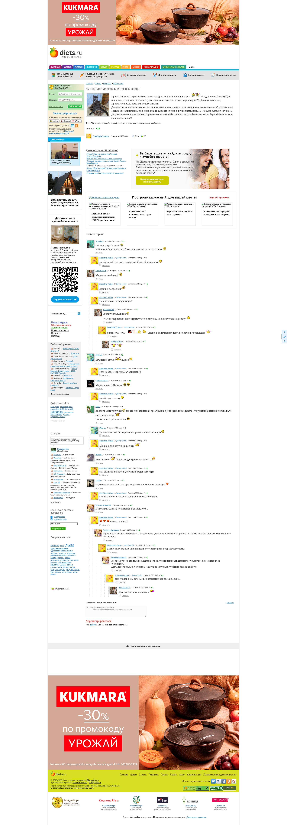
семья (70, 565)
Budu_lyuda (55, 407)
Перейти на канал (63, 299)
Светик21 (57, 455)
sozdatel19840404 (57, 409)
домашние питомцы (141, 123)
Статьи (79, 67)
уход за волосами (66, 567)
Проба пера (118, 84)
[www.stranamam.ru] (109, 803)
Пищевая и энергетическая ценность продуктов (100, 75)
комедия (71, 553)
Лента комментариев (60, 394)
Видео (136, 67)
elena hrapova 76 (60, 465)
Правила (55, 333)
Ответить (99, 253)
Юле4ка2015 (101, 271)
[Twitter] (213, 781)
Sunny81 (69, 409)
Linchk (98, 480)
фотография (67, 572)
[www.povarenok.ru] (136, 803)
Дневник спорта (167, 75)
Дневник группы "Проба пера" (102, 150)
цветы (75, 572)
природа (74, 560)
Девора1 (66, 414)
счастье (54, 567)
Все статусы (56, 502)
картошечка (58, 471)
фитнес (58, 572)
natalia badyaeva (66, 407)
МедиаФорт (92, 780)
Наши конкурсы (59, 322)
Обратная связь (62, 589)
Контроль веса (196, 75)
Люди (104, 67)
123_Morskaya (59, 474)
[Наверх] (284, 332)
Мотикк (98, 455)
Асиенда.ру (191, 806)
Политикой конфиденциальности (61, 132)
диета (69, 545)
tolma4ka (57, 411)
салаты (63, 565)
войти (93, 625)
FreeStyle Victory (101, 136)
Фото (125, 67)
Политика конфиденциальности (219, 774)
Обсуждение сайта (61, 325)
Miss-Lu (99, 355)
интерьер (62, 553)
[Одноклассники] (228, 781)
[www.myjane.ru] (163, 803)
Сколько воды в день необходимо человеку (61, 161)
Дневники (92, 67)
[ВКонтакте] (223, 781)
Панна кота (68, 375)
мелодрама (55, 560)
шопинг (53, 574)
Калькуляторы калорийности (65, 75)
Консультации (151, 67)
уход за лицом (58, 569)
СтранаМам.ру (108, 806)
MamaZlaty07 (58, 498)
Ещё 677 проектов (219, 197)
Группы (115, 67)
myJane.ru (162, 806)
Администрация (59, 327)
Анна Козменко (56, 414)
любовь (67, 558)
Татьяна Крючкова (103, 505)
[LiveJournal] (218, 781)
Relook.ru (220, 806)
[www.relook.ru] (220, 803)
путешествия (64, 562)
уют (52, 572)
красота (61, 558)
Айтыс (93, 123)
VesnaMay (57, 458)
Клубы (173, 774)
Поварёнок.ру (136, 806)
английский (55, 546)
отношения (64, 560)
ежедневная (59, 517)
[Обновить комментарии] (284, 336)
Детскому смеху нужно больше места (65, 220)
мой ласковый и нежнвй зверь (109, 123)
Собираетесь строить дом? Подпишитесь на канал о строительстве (64, 203)
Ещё (191, 67)
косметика (71, 555)
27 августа (75, 353)
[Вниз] (284, 341)
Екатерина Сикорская (62, 492)
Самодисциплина (226, 75)
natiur (98, 407)
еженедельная (60, 519)
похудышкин (58, 479)
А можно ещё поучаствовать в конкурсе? (105, 173)
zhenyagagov (69, 412)
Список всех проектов (196, 817)
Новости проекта (60, 330)
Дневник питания (136, 75)
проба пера (156, 123)
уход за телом (73, 569)
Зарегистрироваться (99, 621)
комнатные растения (58, 555)
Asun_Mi (57, 482)
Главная (55, 67)
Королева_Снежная (58, 417)
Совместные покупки (173, 67)
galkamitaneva (101, 381)
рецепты (55, 565)
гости (62, 546)
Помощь (55, 335)
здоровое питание (59, 548)
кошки (53, 557)
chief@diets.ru (95, 782)
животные (127, 123)
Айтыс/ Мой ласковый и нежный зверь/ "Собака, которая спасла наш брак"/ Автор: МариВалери (106, 161)
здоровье (54, 553)
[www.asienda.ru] (190, 803)
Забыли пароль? (56, 107)
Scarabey (99, 241)
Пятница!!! (70, 361)
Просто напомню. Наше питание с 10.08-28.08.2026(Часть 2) (64, 371)
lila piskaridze (63, 449)
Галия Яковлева (79, 782)
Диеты (67, 67)
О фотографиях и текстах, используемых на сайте (72, 788)
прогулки (54, 562)
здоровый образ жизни (62, 551)
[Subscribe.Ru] (233, 781)
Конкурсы (107, 84)
